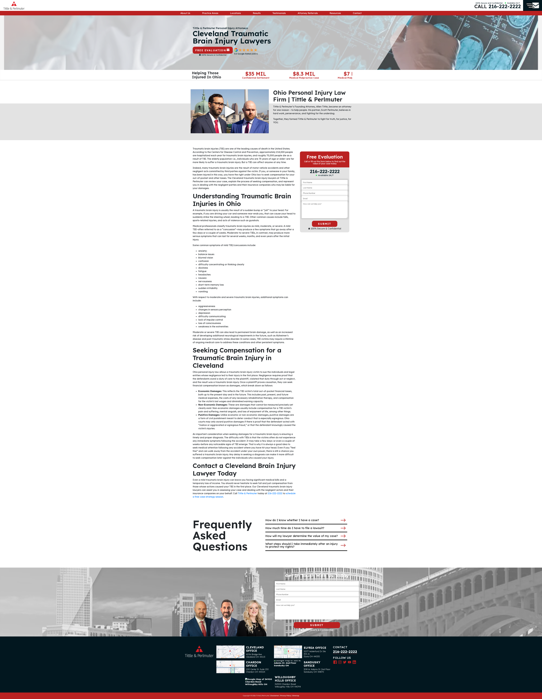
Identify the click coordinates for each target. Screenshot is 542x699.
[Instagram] (340, 662)
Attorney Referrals (308, 13)
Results (257, 13)
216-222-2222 (505, 6)
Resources (335, 13)
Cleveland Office (255, 649)
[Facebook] (335, 662)
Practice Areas (210, 13)
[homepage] (14, 5)
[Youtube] (349, 662)
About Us (185, 13)
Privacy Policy (285, 696)
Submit (324, 223)
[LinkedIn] (354, 662)
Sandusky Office (312, 663)
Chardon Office (253, 663)
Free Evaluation (210, 50)
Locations (235, 13)
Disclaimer (274, 696)
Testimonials (279, 13)
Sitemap (295, 696)
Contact (357, 13)
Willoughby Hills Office (285, 678)
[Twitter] (345, 662)
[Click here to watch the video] (230, 111)
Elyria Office (315, 647)
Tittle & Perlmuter (247, 493)
